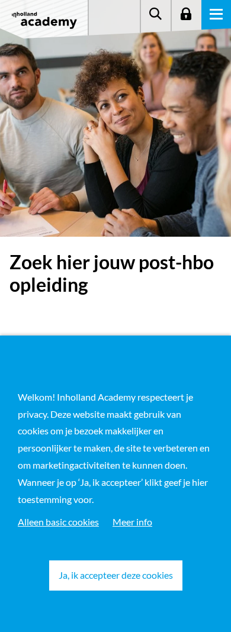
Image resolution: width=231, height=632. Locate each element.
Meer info (132, 521)
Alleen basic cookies (58, 521)
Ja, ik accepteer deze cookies (116, 575)
